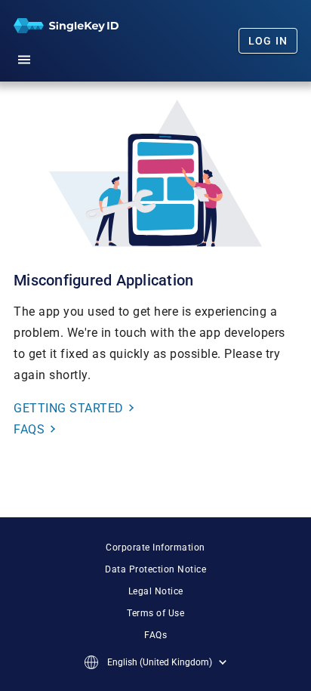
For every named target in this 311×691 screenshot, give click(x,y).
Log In (268, 41)
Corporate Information (155, 547)
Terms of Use (155, 613)
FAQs (155, 635)
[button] (24, 57)
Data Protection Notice (155, 569)
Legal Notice (155, 591)
